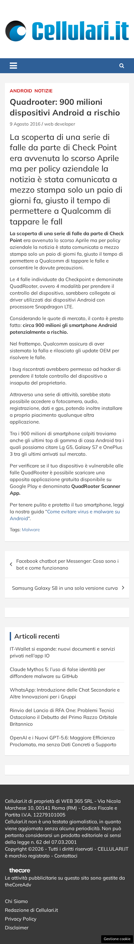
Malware (31, 530)
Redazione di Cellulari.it (31, 910)
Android (21, 91)
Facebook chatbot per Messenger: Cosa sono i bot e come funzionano (67, 564)
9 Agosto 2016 (25, 124)
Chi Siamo (16, 901)
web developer (59, 124)
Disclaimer (16, 927)
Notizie (43, 91)
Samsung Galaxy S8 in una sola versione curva (65, 588)
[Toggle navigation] (13, 65)
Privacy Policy (20, 919)
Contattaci (65, 856)
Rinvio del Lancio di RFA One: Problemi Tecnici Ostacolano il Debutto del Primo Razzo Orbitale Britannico (63, 717)
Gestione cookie (117, 939)
